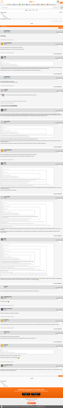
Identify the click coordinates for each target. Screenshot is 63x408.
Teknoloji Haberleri (2, 2)
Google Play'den (36, 394)
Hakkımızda (30, 400)
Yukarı (34, 400)
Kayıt (61, 2)
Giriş (61, 1)
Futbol (3, 383)
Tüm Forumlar (3, 12)
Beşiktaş (4, 384)
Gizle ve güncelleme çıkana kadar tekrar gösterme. (31, 396)
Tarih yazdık (6, 17)
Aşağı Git (60, 12)
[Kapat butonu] (35, 403)
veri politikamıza (39, 406)
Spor (2, 13)
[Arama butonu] (61, 7)
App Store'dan (26, 394)
